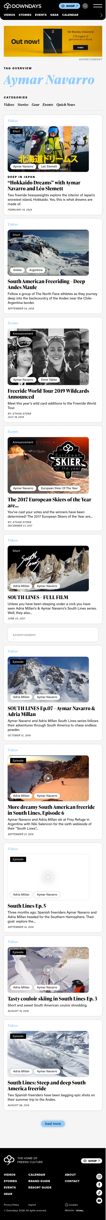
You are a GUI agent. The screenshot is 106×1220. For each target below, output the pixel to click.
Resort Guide (39, 1187)
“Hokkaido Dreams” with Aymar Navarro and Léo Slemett (44, 185)
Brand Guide (39, 1181)
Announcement (23, 333)
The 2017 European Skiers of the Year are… (49, 502)
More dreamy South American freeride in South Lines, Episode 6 (51, 809)
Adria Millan (21, 586)
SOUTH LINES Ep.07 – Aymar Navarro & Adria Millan (51, 711)
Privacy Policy (11, 1205)
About (70, 1175)
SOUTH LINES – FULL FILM (38, 597)
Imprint (32, 1205)
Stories (25, 15)
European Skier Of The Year (59, 488)
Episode (18, 662)
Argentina (35, 270)
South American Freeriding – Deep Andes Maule (46, 284)
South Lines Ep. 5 (27, 905)
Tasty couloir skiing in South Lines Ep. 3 (52, 998)
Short (16, 131)
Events (41, 15)
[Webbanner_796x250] (53, 41)
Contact (72, 1181)
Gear (54, 15)
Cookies (73, 1205)
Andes (17, 270)
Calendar (70, 15)
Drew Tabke (49, 380)
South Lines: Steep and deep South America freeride (47, 1085)
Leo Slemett (49, 166)
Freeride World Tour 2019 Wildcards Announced (48, 393)
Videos (9, 15)
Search (85, 6)
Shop (70, 6)
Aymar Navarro (23, 166)
